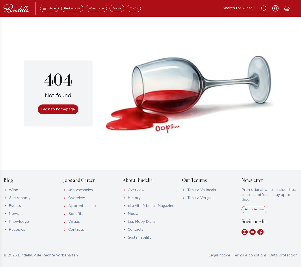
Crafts (134, 8)
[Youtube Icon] (252, 232)
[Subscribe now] (254, 212)
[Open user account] (275, 8)
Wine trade (96, 8)
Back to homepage (58, 109)
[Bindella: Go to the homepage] (17, 8)
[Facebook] (260, 232)
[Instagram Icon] (245, 232)
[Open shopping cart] (286, 8)
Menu (52, 8)
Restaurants (72, 8)
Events (116, 8)
